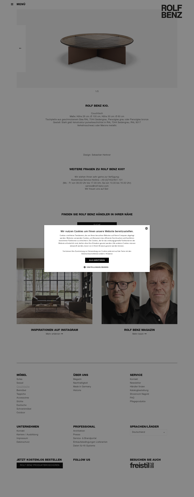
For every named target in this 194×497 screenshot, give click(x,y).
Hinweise (109, 254)
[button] (97, 267)
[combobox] (146, 228)
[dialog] (97, 248)
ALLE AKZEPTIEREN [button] (97, 260)
